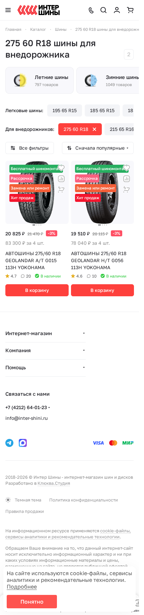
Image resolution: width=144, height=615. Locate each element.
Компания (18, 350)
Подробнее (22, 586)
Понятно (32, 601)
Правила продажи (24, 511)
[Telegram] (9, 443)
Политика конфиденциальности (83, 500)
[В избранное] (61, 168)
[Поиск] (103, 10)
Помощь (15, 367)
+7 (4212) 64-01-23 (26, 407)
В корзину (37, 290)
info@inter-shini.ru (26, 418)
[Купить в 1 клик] (61, 189)
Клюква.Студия (54, 483)
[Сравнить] (61, 178)
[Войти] (117, 10)
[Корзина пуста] (130, 10)
